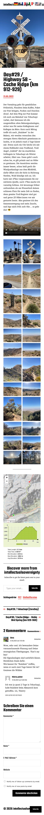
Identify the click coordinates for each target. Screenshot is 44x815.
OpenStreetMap (31, 522)
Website (6, 770)
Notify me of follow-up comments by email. (23, 781)
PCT (19, 597)
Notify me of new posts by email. (19, 786)
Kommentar (8, 716)
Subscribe (35, 588)
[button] (7, 477)
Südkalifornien (30, 597)
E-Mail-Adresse (10, 758)
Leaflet (25, 522)
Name (6, 746)
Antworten (37, 639)
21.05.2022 (8, 96)
